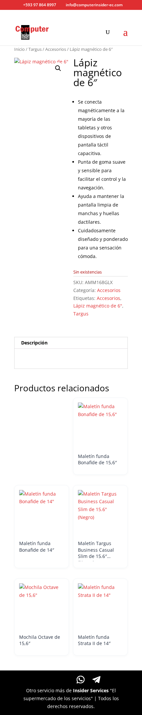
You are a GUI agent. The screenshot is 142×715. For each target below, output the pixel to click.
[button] (58, 68)
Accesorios (55, 49)
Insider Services (91, 690)
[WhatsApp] (80, 680)
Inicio (19, 49)
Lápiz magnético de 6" (97, 306)
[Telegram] (96, 680)
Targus (35, 49)
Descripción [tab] (34, 343)
